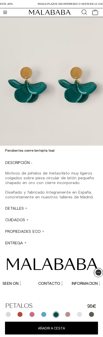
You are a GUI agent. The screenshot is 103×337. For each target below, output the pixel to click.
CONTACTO (49, 283)
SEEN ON (10, 283)
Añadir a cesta (51, 328)
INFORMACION (85, 283)
